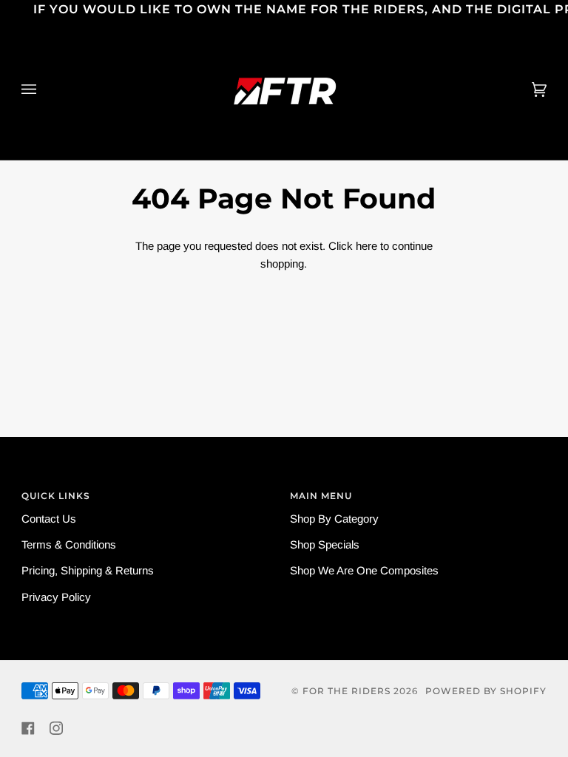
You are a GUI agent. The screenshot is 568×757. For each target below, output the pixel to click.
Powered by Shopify (486, 690)
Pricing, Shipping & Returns (87, 570)
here (366, 246)
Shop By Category (334, 518)
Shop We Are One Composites (364, 570)
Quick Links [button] (55, 495)
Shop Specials (324, 544)
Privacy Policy (56, 597)
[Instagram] (56, 728)
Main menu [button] (321, 495)
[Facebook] (28, 728)
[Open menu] (43, 89)
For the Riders (346, 690)
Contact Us (48, 518)
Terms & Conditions (68, 544)
